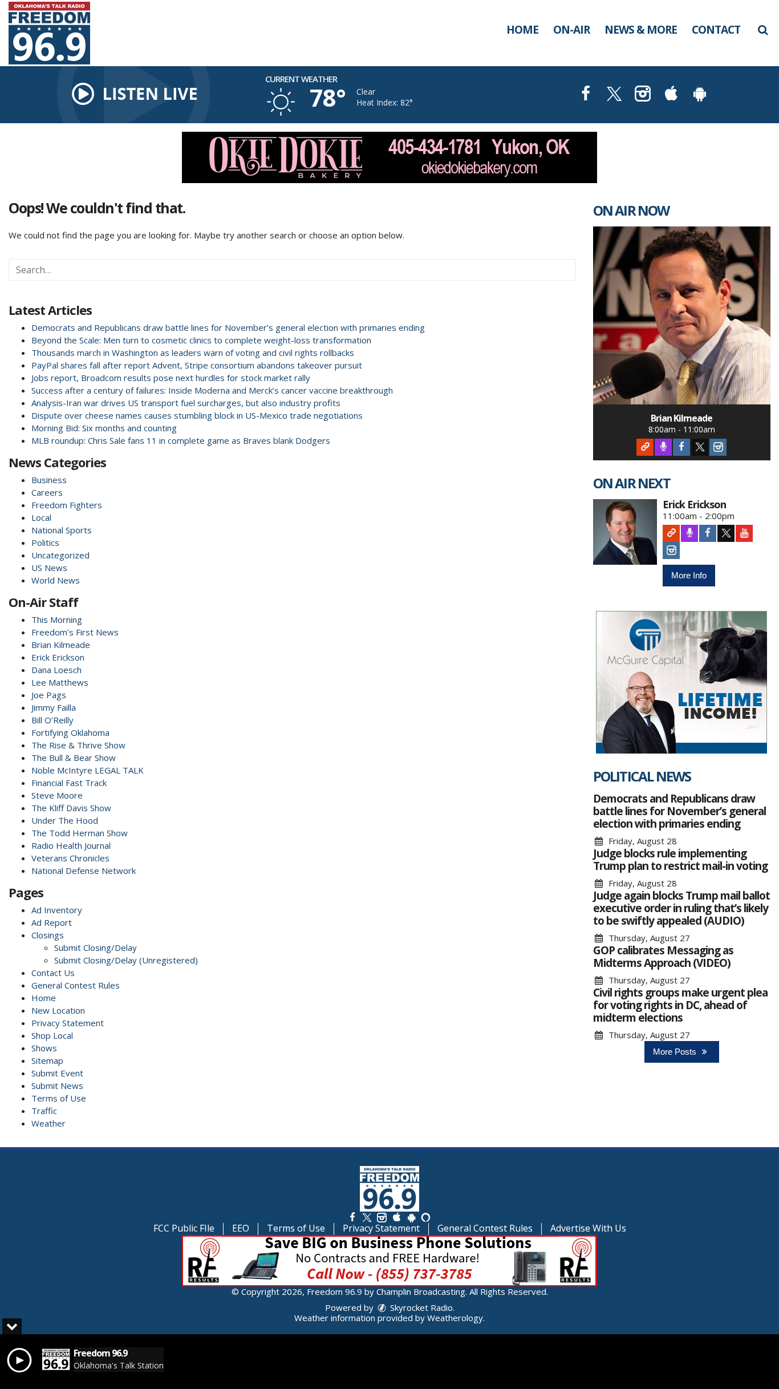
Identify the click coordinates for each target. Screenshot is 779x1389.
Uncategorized (60, 555)
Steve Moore (57, 795)
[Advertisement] (389, 157)
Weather (48, 1123)
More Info (689, 575)
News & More (640, 29)
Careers (47, 492)
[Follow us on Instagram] (381, 1217)
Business (49, 479)
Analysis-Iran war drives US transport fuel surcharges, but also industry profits (187, 402)
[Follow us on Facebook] (352, 1217)
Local (41, 517)
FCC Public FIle (183, 1228)
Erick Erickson (57, 657)
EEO (240, 1228)
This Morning (56, 619)
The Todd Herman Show (79, 833)
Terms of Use (58, 1098)
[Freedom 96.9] (58, 32)
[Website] (645, 447)
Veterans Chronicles (70, 858)
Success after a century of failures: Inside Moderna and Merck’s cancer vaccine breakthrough (212, 390)
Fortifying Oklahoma (70, 732)
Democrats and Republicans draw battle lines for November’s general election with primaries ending (228, 327)
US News (49, 567)
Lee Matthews (59, 682)
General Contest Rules (75, 985)
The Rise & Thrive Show (78, 745)
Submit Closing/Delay (95, 947)
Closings (47, 935)
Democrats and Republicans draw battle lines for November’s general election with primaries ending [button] (679, 811)
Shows (44, 1048)
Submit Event (57, 1073)
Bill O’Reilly (52, 720)
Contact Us (53, 972)
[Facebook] (681, 447)
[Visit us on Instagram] (642, 95)
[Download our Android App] (699, 95)
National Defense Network (83, 870)
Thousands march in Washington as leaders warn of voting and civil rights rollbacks (192, 352)
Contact (716, 29)
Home (522, 29)
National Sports (61, 530)
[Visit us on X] (614, 95)
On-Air (571, 29)
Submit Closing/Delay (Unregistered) (126, 960)
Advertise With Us (588, 1228)
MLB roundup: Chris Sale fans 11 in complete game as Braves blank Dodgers (180, 440)
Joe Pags (48, 694)
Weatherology (455, 1317)
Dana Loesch (56, 669)
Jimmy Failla (53, 707)
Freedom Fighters (66, 505)
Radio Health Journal (71, 845)
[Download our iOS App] (671, 95)
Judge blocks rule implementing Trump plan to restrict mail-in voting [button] (680, 859)
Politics (45, 542)
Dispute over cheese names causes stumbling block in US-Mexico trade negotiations (197, 415)
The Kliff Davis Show (71, 807)
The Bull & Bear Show (73, 757)
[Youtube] (744, 533)
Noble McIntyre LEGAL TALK (87, 770)
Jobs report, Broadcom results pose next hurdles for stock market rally (170, 377)
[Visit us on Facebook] (585, 95)
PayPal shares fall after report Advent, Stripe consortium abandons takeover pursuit (196, 365)
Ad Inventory (56, 910)
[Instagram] (718, 447)
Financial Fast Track (69, 782)
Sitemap (47, 1060)
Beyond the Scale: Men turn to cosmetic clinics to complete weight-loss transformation (201, 340)
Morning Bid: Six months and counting (104, 428)
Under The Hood (64, 820)
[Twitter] (699, 447)
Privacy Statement (67, 1022)
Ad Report (51, 922)
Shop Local (52, 1035)
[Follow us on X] (367, 1217)
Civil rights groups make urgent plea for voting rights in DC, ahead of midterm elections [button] (680, 1005)
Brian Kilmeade (60, 644)
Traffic (44, 1110)
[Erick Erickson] (625, 532)
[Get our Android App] (411, 1217)
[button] (762, 29)
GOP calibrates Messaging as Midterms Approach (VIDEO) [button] (663, 956)
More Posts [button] (676, 1051)
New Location (58, 1010)
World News (55, 580)
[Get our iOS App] (396, 1217)
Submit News (57, 1085)
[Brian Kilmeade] (682, 315)
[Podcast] (663, 447)
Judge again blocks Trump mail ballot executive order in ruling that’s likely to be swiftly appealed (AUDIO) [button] (681, 908)
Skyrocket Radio (420, 1307)
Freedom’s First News (75, 632)
